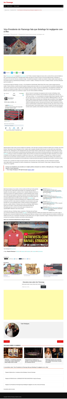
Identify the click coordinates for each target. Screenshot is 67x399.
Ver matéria (30, 198)
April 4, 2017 (31, 169)
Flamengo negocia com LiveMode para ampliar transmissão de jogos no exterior (54, 361)
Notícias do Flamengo (32, 34)
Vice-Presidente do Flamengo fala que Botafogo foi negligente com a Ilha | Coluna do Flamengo (27, 384)
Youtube (34, 251)
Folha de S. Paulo (10, 75)
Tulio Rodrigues (7, 34)
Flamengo (27, 34)
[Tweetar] (13, 73)
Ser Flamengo (8, 2)
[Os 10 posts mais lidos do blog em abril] (33, 269)
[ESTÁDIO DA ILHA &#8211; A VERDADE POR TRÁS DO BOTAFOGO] (13, 269)
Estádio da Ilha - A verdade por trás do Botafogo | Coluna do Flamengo (22, 372)
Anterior (7, 341)
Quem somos (9, 6)
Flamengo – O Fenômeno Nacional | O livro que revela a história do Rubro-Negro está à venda (13, 361)
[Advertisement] (33, 20)
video (43, 34)
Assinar (43, 286)
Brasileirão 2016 (22, 34)
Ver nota (5, 153)
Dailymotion (40, 251)
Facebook (29, 251)
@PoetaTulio (12, 248)
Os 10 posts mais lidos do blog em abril (30, 274)
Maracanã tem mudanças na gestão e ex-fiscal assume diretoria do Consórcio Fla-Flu (33, 361)
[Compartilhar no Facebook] (6, 73)
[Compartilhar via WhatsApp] (19, 73)
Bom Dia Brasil (23, 75)
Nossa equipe (16, 6)
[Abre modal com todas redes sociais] (23, 73)
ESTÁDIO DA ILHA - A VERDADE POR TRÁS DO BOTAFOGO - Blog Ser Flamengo (25, 378)
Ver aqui (24, 212)
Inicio (5, 6)
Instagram (23, 251)
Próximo (59, 341)
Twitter (17, 251)
